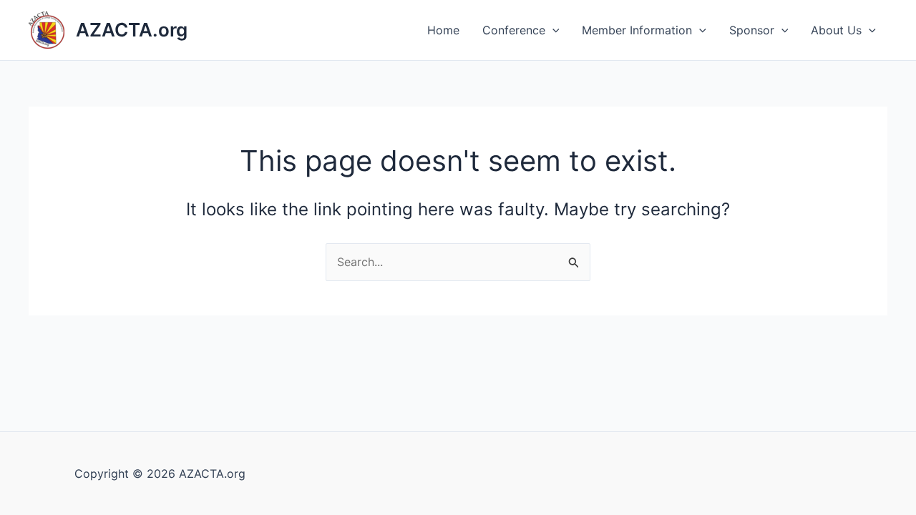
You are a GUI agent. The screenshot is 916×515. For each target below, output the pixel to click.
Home (443, 30)
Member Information (637, 30)
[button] (552, 30)
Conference (513, 30)
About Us (836, 30)
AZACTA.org (131, 30)
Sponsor (751, 30)
